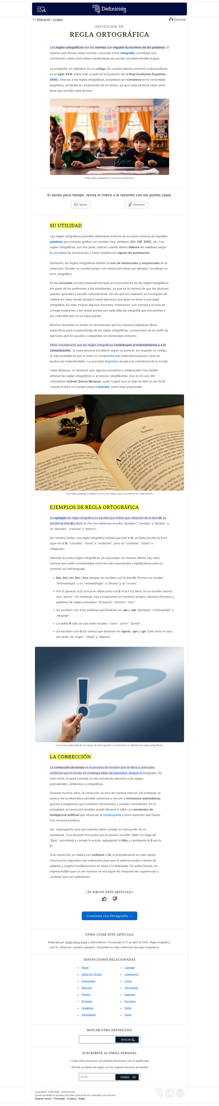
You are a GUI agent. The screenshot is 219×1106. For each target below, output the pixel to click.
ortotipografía (112, 815)
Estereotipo (88, 981)
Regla (85, 967)
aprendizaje (89, 1014)
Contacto (71, 1098)
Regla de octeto (91, 974)
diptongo (130, 994)
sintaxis (134, 773)
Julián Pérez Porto (76, 942)
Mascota (87, 987)
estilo (128, 1008)
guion (128, 1014)
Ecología (87, 1001)
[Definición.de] (109, 9)
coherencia (131, 974)
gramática (120, 773)
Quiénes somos (43, 1098)
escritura (130, 1001)
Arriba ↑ (82, 1098)
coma (128, 981)
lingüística (112, 361)
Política (86, 994)
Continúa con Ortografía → (109, 916)
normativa (60, 252)
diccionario (131, 987)
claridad (130, 967)
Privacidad (59, 1098)
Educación (44, 19)
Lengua (58, 19)
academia (87, 1008)
